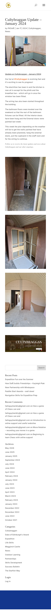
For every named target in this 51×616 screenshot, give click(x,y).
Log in (7, 581)
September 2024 (12, 460)
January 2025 (11, 456)
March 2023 (10, 496)
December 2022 (12, 508)
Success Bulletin (12, 566)
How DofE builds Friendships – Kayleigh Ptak (25, 383)
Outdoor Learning (12, 555)
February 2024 (11, 476)
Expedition (9, 539)
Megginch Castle (12, 546)
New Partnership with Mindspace (19, 387)
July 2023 (9, 484)
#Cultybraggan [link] (20, 79)
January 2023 (11, 504)
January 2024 (11, 480)
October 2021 (11, 520)
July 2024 (9, 464)
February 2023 (11, 500)
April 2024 (10, 472)
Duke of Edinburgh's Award (17, 535)
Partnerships (10, 559)
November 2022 (12, 512)
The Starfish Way (12, 571)
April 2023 (10, 492)
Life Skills (9, 542)
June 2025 (9, 452)
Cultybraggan (35, 28)
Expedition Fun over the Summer (19, 379)
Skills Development (13, 562)
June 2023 (10, 488)
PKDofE (11, 28)
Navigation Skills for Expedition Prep (21, 395)
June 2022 (10, 516)
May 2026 (9, 448)
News (7, 31)
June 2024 (10, 468)
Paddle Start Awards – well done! (19, 391)
